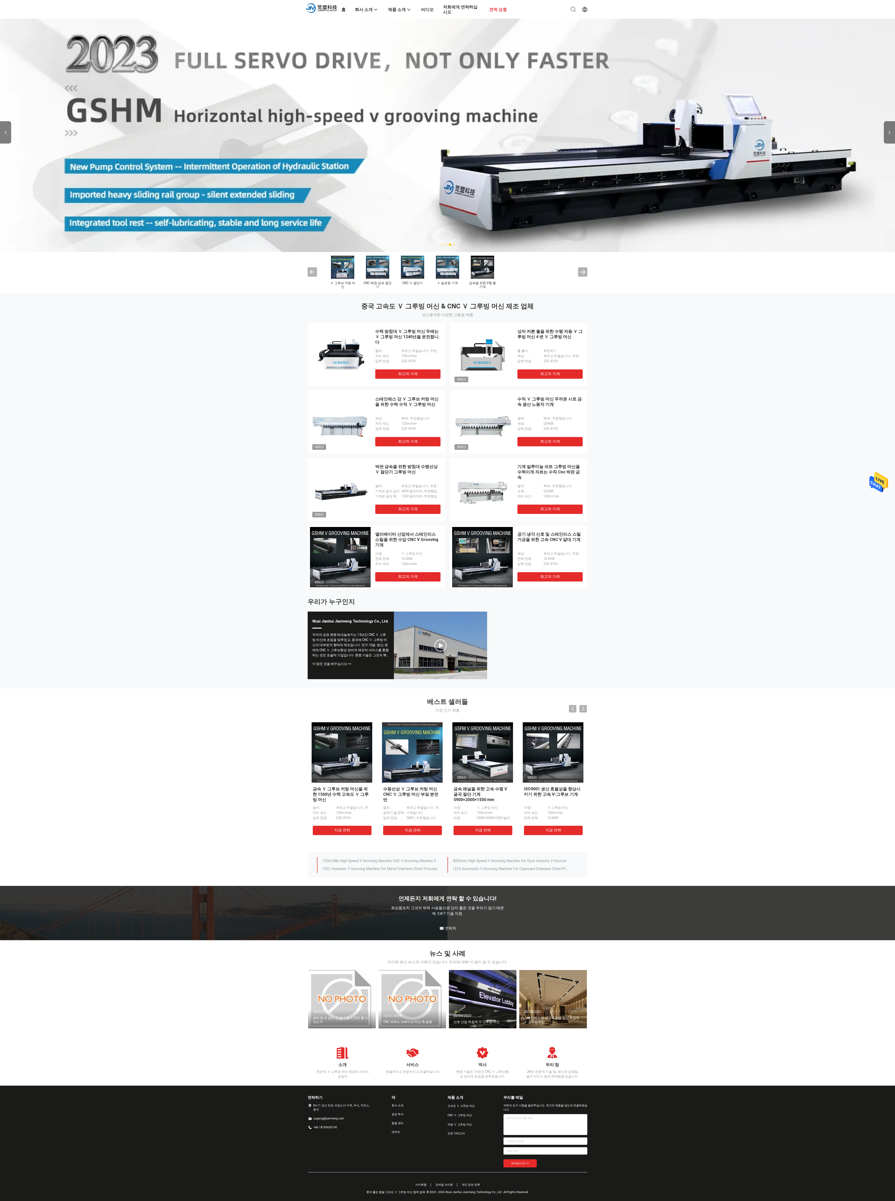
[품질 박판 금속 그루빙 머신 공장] (447, 267)
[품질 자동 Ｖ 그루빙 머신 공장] (412, 267)
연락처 (396, 1132)
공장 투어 (397, 1114)
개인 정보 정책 (471, 1184)
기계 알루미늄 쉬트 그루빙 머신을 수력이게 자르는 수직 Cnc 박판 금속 (548, 472)
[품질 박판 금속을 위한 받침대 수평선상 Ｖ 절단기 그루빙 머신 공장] (340, 489)
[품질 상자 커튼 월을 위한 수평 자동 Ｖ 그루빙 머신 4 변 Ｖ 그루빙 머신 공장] (482, 354)
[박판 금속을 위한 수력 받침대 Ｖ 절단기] (440, 645)
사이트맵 (421, 1184)
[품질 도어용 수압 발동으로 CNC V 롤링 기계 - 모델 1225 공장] (482, 752)
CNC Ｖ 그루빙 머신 (378, 283)
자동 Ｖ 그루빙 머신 (412, 285)
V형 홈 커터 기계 (552, 283)
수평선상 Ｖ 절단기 (517, 283)
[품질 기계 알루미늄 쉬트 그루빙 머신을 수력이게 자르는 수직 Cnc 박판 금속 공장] (482, 489)
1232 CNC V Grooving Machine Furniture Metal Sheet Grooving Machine (511, 861)
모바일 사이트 (444, 1184)
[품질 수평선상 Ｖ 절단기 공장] (517, 267)
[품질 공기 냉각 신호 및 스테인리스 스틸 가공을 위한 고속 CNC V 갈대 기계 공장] (482, 557)
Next (889, 132)
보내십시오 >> (520, 1163)
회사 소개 (397, 1105)
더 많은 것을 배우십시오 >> (331, 664)
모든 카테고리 (456, 1133)
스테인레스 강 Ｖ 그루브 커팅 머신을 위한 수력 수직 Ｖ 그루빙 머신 (551, 794)
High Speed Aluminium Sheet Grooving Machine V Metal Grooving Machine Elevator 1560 (380, 869)
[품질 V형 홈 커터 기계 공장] (552, 267)
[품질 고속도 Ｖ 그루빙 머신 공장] (342, 267)
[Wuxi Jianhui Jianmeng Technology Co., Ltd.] (321, 8)
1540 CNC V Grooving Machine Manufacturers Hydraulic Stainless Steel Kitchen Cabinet (380, 861)
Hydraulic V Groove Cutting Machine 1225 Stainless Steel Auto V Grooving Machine (511, 869)
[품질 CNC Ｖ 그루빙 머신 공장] (377, 267)
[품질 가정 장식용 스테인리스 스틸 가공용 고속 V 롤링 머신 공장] (342, 752)
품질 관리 (397, 1123)
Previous (5, 132)
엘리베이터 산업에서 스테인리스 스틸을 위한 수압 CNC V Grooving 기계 (406, 539)
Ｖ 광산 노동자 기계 (482, 285)
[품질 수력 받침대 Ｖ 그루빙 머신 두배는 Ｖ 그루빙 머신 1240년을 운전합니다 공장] (340, 354)
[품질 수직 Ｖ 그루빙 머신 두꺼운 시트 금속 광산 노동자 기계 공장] (482, 422)
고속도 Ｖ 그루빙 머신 (342, 285)
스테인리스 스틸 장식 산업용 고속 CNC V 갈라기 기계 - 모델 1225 (412, 794)
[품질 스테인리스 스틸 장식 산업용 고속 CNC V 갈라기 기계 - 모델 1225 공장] (412, 752)
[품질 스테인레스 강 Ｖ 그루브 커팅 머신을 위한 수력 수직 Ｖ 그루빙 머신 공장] (340, 422)
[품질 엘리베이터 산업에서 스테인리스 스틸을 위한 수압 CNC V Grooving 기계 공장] (340, 557)
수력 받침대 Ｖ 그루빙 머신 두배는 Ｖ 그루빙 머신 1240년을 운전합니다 (407, 336)
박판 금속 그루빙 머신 (447, 285)
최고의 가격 (408, 374)
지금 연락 (342, 830)
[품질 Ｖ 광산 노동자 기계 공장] (482, 267)
